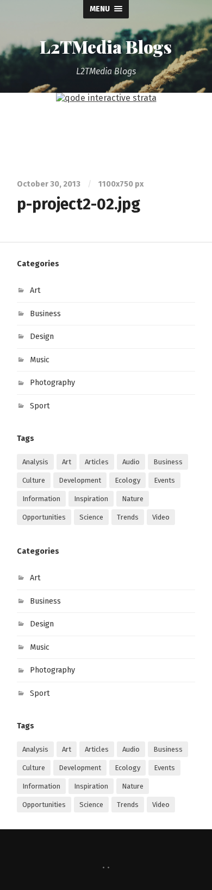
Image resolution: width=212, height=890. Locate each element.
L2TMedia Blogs (106, 46)
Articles (97, 462)
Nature (133, 499)
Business (45, 313)
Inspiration (91, 499)
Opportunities (44, 517)
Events (164, 480)
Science (91, 517)
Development (80, 480)
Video (161, 517)
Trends (128, 517)
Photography (52, 382)
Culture (33, 480)
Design (42, 336)
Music (39, 359)
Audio (131, 462)
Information (41, 499)
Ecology (127, 480)
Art (35, 290)
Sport (40, 406)
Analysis (35, 462)
